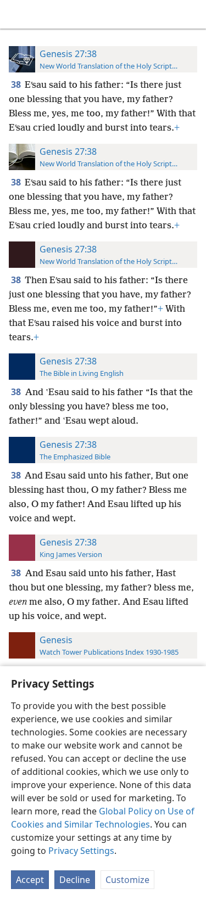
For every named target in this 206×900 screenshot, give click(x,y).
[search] (192, 14)
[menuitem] (16, 14)
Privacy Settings (81, 851)
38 (17, 84)
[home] (16, 14)
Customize (127, 880)
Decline (74, 880)
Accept (30, 880)
